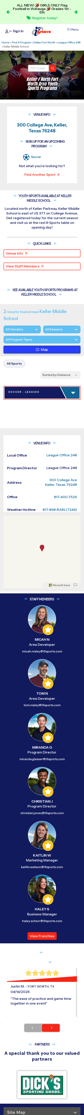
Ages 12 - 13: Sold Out (30, 536)
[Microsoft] (59, 877)
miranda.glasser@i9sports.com (42, 1051)
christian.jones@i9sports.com (42, 1105)
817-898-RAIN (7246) (60, 802)
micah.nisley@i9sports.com (42, 943)
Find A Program (21, 42)
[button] (43, 549)
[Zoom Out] (8, 817)
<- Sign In (15, 31)
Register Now (21, 683)
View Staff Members (22, 266)
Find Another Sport (39, 174)
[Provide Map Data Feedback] (75, 877)
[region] (42, 844)
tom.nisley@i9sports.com (42, 997)
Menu (74, 30)
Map (44, 349)
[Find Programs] (52, 68)
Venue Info (14, 253)
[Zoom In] (8, 811)
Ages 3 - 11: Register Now (33, 525)
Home (5, 42)
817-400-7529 (65, 789)
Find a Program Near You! (44, 17)
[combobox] (5, 339)
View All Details (22, 549)
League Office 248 (69, 42)
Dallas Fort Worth (44, 42)
